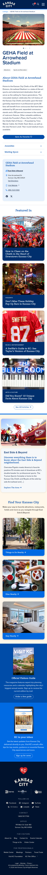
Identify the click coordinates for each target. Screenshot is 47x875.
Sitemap (22, 863)
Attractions (7, 70)
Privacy (29, 863)
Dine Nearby (11, 594)
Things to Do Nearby (15, 553)
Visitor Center (29, 842)
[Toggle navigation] (43, 4)
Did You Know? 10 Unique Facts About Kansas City (20, 397)
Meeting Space (11, 152)
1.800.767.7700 (23, 816)
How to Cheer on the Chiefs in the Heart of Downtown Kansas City (19, 254)
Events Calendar (36, 838)
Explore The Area (11, 488)
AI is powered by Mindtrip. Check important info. (23, 865)
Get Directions (13, 181)
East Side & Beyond (15, 170)
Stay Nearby (11, 636)
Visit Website (12, 185)
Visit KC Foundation (16, 856)
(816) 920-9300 (14, 190)
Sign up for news (23, 756)
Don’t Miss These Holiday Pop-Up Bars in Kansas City (21, 302)
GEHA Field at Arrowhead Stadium (22, 12)
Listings (5, 12)
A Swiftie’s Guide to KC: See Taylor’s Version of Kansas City (23, 350)
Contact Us (24, 838)
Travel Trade (38, 852)
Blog (15, 838)
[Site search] (38, 4)
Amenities (9, 146)
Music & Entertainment (15, 345)
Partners (28, 852)
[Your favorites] (33, 4)
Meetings (19, 852)
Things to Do (17, 842)
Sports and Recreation (20, 70)
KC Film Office (30, 856)
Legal (17, 863)
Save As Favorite (22, 137)
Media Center (9, 852)
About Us (8, 838)
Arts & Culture (12, 392)
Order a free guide (23, 697)
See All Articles (22, 407)
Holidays (9, 297)
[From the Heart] (23, 770)
